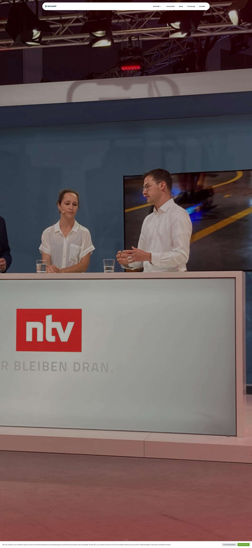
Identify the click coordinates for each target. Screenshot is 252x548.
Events (126, 296)
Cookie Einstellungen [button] (229, 544)
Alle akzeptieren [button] (243, 544)
